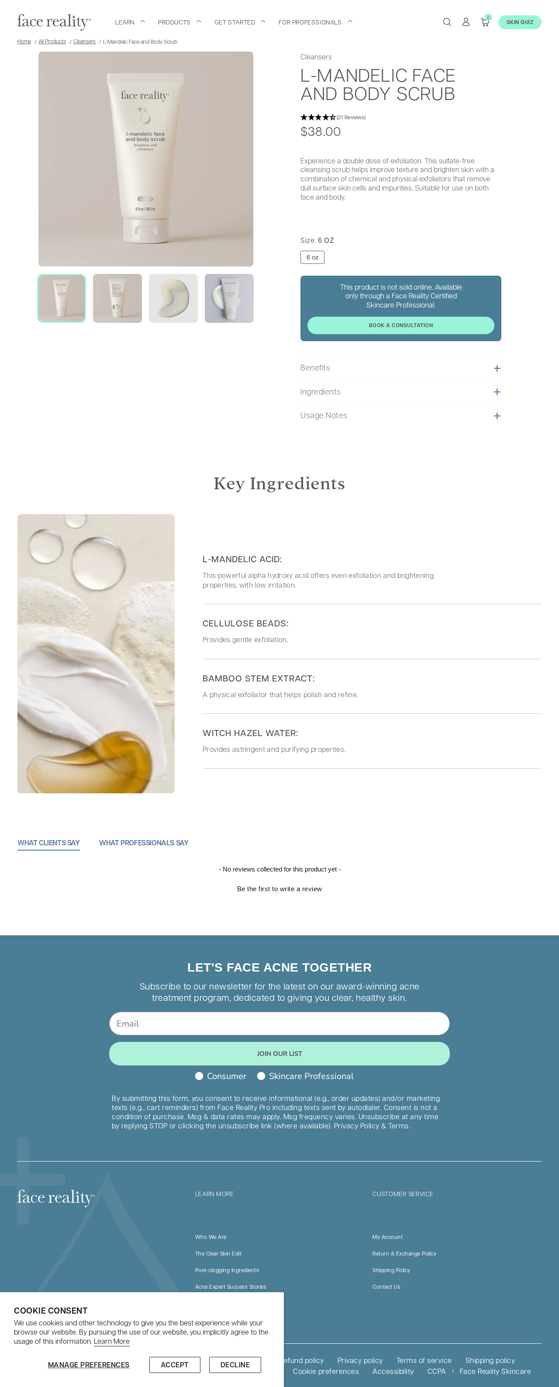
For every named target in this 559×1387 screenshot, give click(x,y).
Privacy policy (360, 1360)
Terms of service (424, 1360)
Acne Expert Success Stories (231, 1286)
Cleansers (84, 41)
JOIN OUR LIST (279, 1053)
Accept (175, 1365)
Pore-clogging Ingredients (227, 1269)
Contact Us (386, 1286)
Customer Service (403, 1193)
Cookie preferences (326, 1371)
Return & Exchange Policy (404, 1253)
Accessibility (393, 1371)
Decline (235, 1365)
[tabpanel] (279, 900)
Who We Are (211, 1236)
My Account (388, 1236)
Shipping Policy (392, 1269)
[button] (130, 22)
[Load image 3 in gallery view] (173, 298)
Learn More (112, 1341)
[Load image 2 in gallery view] (117, 298)
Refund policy (302, 1360)
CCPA (437, 1371)
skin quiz (520, 22)
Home (24, 41)
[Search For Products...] (446, 21)
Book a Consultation (401, 325)
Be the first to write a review (279, 888)
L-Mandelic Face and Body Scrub (140, 41)
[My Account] (465, 22)
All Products (52, 41)
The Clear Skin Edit (218, 1253)
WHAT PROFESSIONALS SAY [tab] (143, 842)
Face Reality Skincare (495, 1371)
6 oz (313, 257)
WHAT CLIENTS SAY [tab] (48, 842)
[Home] (54, 22)
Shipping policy (490, 1360)
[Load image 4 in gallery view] (229, 298)
